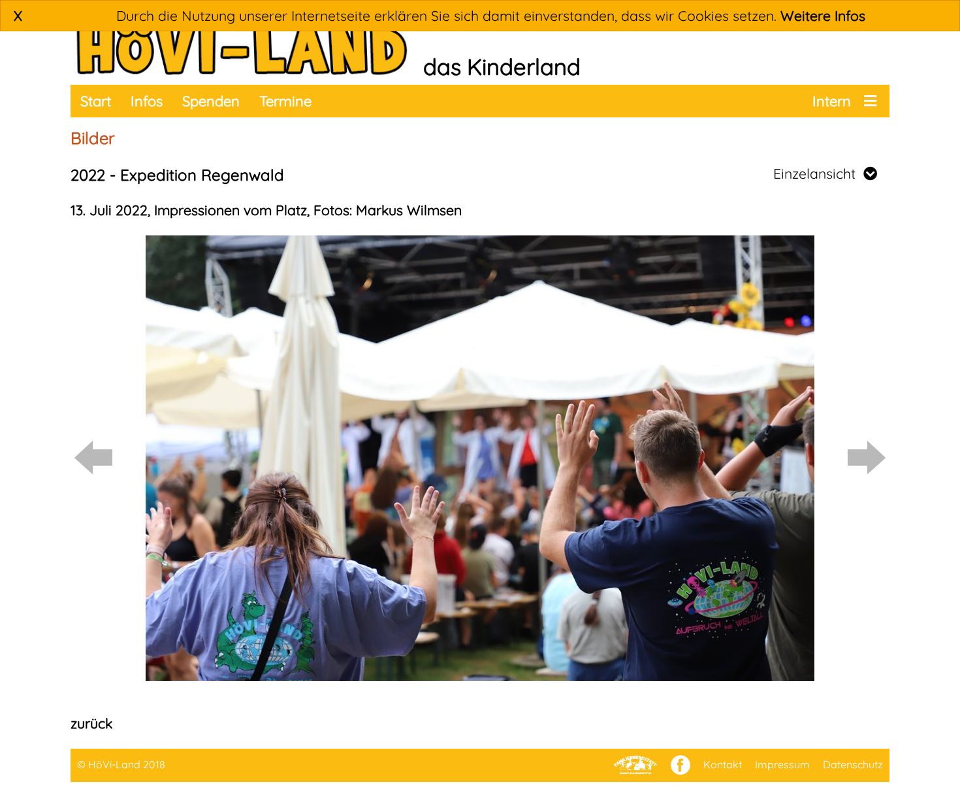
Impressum (782, 764)
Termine (285, 101)
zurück (91, 723)
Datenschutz (853, 764)
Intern (831, 101)
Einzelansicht (818, 173)
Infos (147, 101)
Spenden (211, 101)
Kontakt (722, 764)
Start (95, 101)
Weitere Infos (822, 15)
